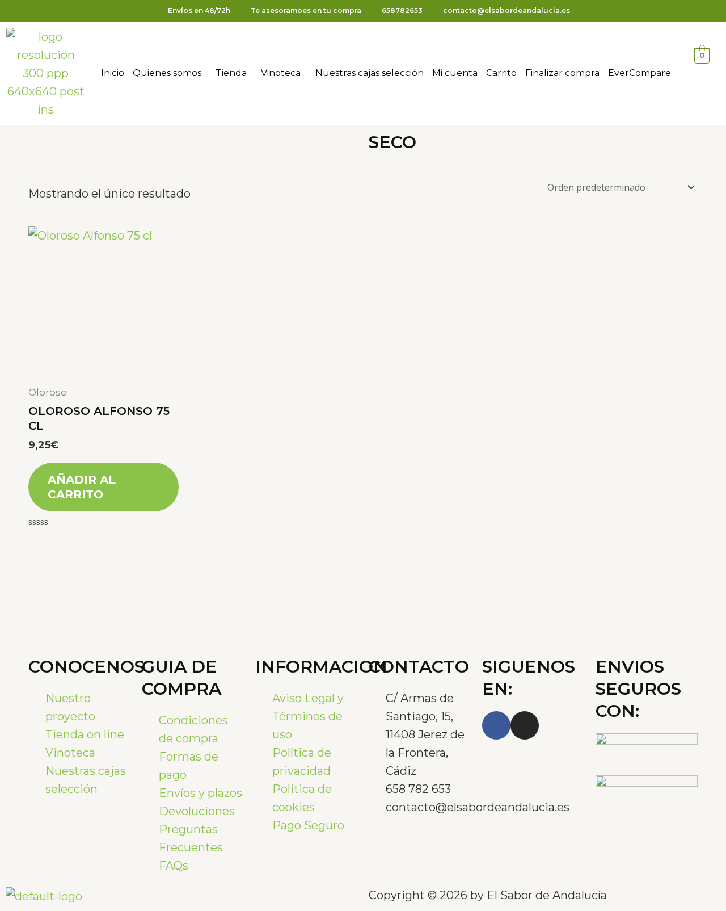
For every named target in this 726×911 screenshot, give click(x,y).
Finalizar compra (562, 73)
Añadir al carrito (82, 487)
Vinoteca (281, 73)
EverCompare (639, 73)
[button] (170, 73)
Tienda (231, 73)
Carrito (501, 73)
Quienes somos (167, 73)
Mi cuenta (455, 73)
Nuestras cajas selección (369, 73)
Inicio (112, 73)
